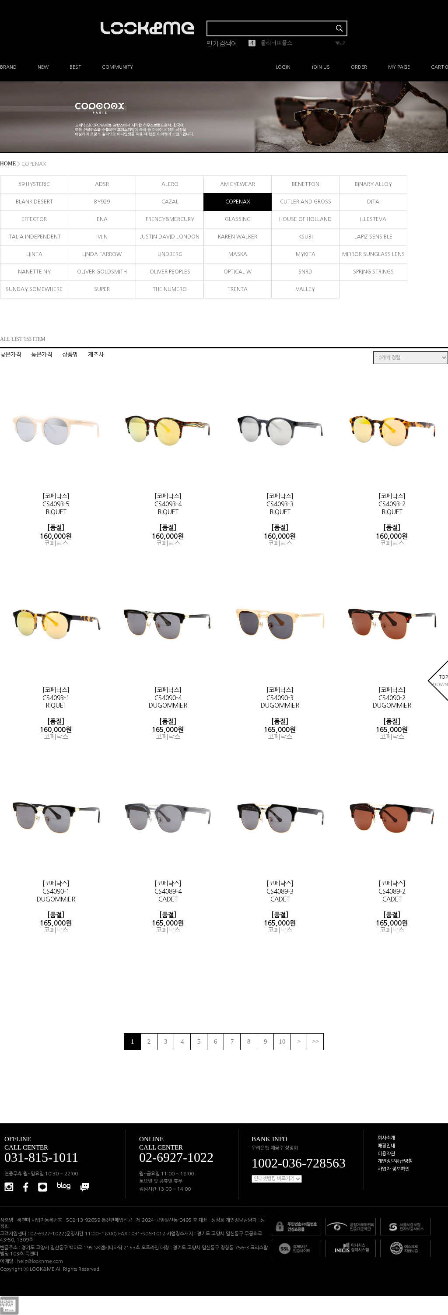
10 (282, 1041)
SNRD (305, 271)
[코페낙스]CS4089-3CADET (280, 891)
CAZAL (169, 201)
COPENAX (237, 201)
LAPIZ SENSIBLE (373, 236)
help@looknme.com (40, 1261)
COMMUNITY (117, 67)
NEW (43, 67)
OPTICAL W (238, 271)
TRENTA (238, 289)
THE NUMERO (170, 289)
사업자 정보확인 (394, 1169)
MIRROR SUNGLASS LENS (373, 254)
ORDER (359, 67)
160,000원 (56, 536)
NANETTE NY (34, 271)
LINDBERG (170, 254)
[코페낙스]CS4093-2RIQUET (392, 504)
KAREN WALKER (237, 236)
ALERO (169, 184)
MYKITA (305, 254)
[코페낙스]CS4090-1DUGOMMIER (56, 891)
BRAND (8, 67)
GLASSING (238, 219)
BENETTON (305, 184)
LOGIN (283, 67)
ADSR (102, 184)
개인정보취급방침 (395, 1161)
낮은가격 (10, 355)
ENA (102, 219)
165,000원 (168, 729)
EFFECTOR (34, 219)
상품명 (70, 355)
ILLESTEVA (373, 219)
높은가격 (41, 355)
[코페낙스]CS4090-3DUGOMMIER (280, 698)
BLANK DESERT (34, 201)
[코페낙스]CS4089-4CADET (168, 891)
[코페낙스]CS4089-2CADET (392, 891)
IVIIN (102, 236)
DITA (373, 201)
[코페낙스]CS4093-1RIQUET (56, 698)
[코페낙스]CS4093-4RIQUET (168, 504)
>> (315, 1041)
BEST (75, 67)
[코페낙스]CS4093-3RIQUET (280, 504)
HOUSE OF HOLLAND (305, 219)
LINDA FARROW (102, 254)
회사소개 (386, 1138)
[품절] (55, 527)
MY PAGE (399, 67)
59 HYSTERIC (34, 184)
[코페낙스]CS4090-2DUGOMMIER (392, 698)
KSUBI (305, 236)
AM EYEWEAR (237, 184)
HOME (8, 164)
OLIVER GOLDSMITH (102, 271)
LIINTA (34, 254)
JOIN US (321, 67)
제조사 (96, 355)
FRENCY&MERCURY (170, 219)
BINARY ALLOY (373, 184)
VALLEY (305, 289)
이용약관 (386, 1153)
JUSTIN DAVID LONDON (170, 236)
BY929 (102, 201)
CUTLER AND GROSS (305, 201)
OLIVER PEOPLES (170, 271)
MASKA (237, 254)
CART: (439, 67)
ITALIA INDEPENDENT (34, 236)
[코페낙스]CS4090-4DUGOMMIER (168, 698)
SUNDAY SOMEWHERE (34, 289)
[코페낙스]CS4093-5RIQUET (56, 504)
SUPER (102, 289)
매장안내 (386, 1145)
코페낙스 (56, 543)
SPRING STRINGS (373, 271)
